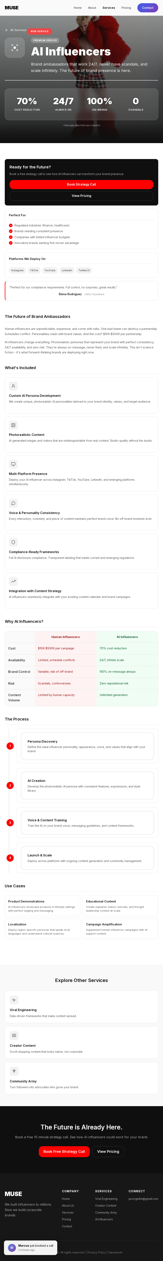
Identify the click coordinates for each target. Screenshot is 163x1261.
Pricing (126, 7)
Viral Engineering (106, 1198)
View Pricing (81, 196)
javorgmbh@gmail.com (143, 1198)
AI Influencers (104, 1219)
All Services (18, 30)
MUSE (11, 8)
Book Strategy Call (81, 184)
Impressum (115, 1252)
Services (109, 7)
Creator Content (105, 1205)
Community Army (106, 1212)
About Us (68, 1205)
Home (78, 7)
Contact (147, 7)
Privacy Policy (96, 1252)
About (92, 7)
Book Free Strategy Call (64, 1151)
